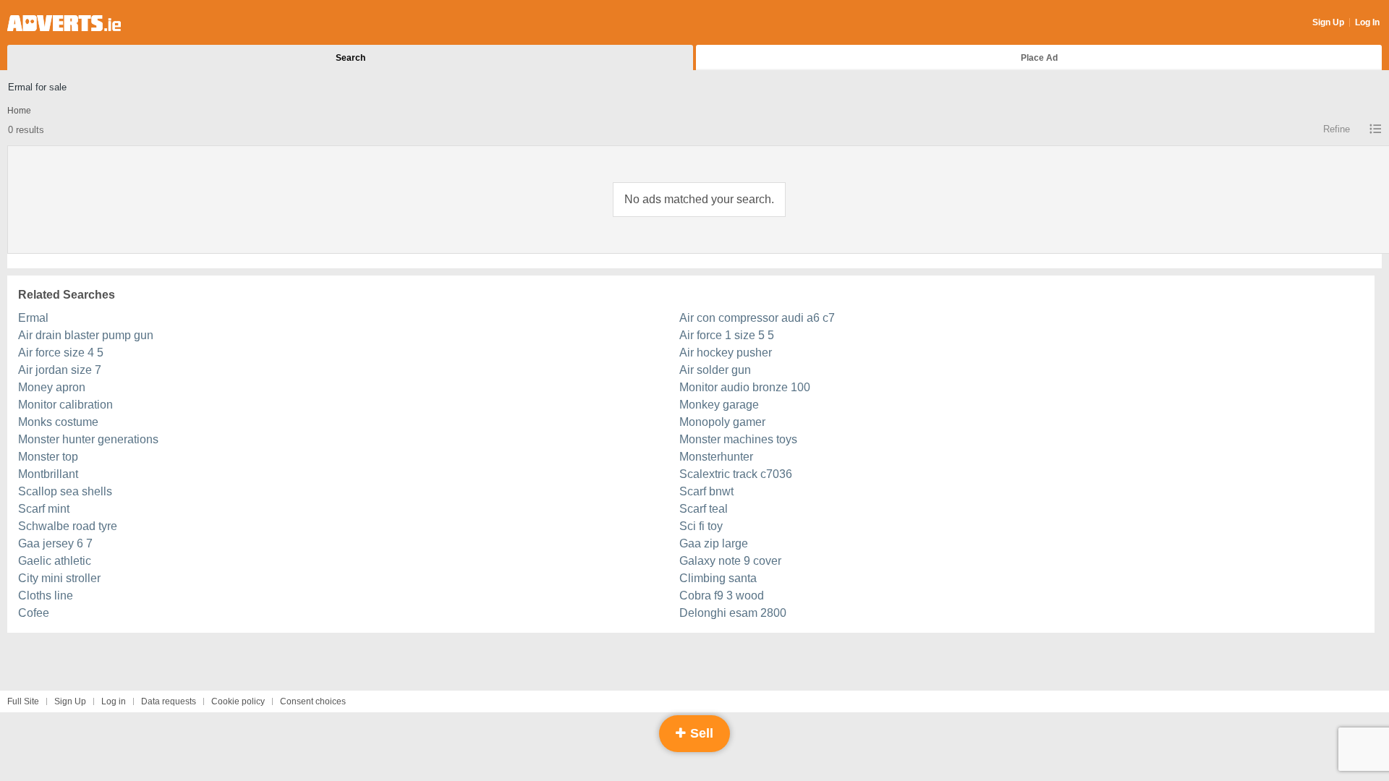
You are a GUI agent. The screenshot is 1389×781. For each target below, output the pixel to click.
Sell (700, 733)
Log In (1367, 22)
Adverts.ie (64, 23)
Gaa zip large (713, 543)
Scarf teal (703, 509)
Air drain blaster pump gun (85, 335)
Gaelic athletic (54, 561)
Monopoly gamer (722, 422)
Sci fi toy (701, 526)
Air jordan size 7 (59, 370)
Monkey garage (719, 404)
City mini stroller (59, 578)
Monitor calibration (65, 404)
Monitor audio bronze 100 (744, 387)
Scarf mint (43, 509)
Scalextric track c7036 (735, 474)
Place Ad (1039, 58)
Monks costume (58, 422)
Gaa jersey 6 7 (55, 543)
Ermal (33, 318)
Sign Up (1328, 22)
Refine (1336, 129)
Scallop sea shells (65, 491)
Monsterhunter (716, 457)
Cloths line (45, 595)
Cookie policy (238, 701)
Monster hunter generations (88, 439)
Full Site (23, 701)
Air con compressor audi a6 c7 (757, 318)
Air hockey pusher (725, 352)
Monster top (48, 457)
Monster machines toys (738, 439)
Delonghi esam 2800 (732, 613)
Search (350, 58)
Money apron (51, 387)
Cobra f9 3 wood (721, 595)
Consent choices (313, 701)
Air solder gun (715, 370)
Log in (113, 701)
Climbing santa (718, 578)
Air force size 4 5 (60, 352)
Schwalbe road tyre (67, 526)
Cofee (33, 613)
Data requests (168, 701)
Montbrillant (48, 474)
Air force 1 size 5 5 (726, 335)
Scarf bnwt (706, 491)
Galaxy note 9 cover (730, 561)
